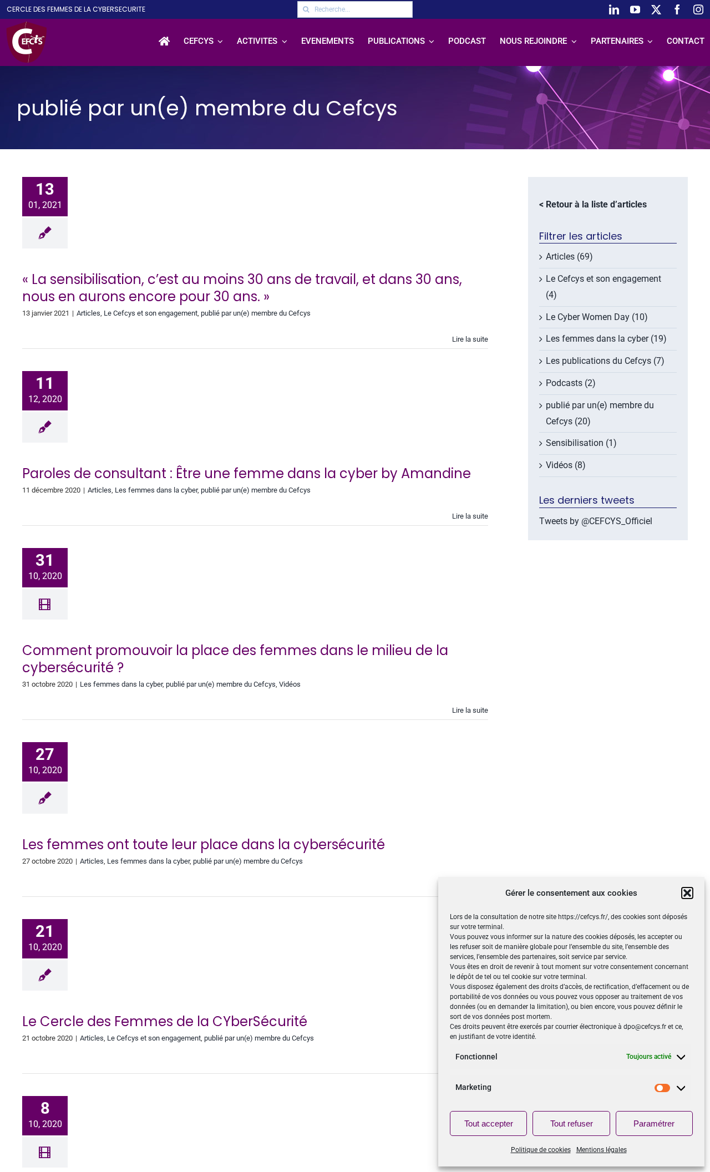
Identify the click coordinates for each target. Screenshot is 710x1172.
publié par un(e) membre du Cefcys (256, 313)
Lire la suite (470, 339)
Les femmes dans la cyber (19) (606, 338)
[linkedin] (614, 9)
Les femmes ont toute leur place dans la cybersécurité (203, 844)
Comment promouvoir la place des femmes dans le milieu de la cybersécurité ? (235, 659)
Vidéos (290, 684)
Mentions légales (601, 1150)
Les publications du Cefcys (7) (605, 361)
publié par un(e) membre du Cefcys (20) (600, 413)
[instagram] (698, 9)
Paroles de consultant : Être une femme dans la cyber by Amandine (246, 473)
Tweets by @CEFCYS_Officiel (595, 521)
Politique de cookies (541, 1150)
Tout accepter (488, 1123)
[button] (687, 893)
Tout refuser (571, 1123)
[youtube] (635, 9)
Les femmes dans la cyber (156, 490)
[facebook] (677, 9)
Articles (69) (569, 256)
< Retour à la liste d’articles (593, 204)
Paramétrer (653, 1123)
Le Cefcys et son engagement (150, 313)
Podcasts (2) (571, 383)
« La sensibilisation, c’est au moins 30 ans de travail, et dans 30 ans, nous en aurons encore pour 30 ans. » (242, 288)
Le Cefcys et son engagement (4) (603, 286)
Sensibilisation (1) (581, 443)
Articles (88, 313)
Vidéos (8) (566, 465)
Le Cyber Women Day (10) (597, 317)
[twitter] (656, 9)
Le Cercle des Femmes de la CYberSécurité (164, 1021)
